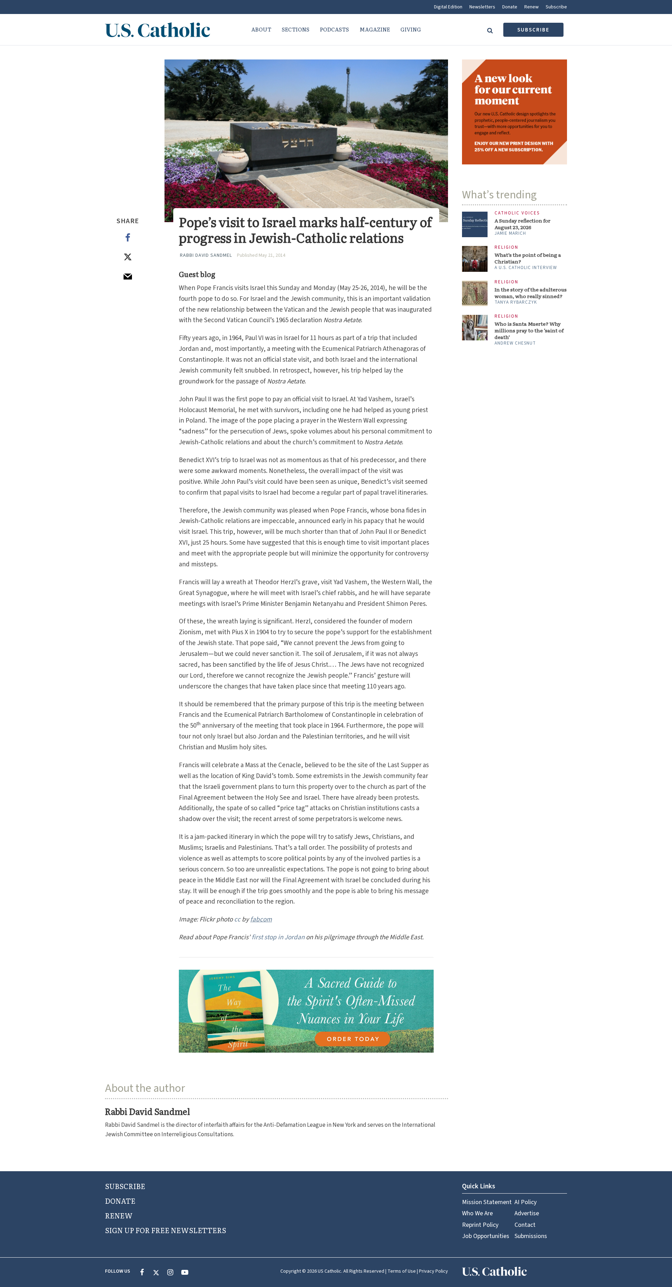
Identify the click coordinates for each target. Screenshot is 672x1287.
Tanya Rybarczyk (516, 302)
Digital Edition (448, 6)
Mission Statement (487, 1202)
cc (237, 919)
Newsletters (482, 6)
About (261, 29)
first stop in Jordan (278, 937)
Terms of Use (401, 1271)
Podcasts (334, 29)
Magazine (374, 29)
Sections (295, 29)
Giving (410, 29)
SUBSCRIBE (125, 1186)
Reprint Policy (480, 1225)
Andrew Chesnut (515, 343)
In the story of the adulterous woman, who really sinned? (531, 292)
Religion (506, 247)
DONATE (120, 1200)
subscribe (533, 30)
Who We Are (477, 1213)
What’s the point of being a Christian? (528, 258)
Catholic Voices (517, 213)
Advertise (526, 1213)
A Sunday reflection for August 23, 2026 (523, 224)
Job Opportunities (485, 1236)
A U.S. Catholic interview (526, 267)
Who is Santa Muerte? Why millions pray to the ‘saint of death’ (529, 330)
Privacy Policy (433, 1271)
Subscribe (556, 6)
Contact (525, 1225)
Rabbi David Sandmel (206, 255)
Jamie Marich (510, 233)
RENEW (119, 1215)
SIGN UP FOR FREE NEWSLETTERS (165, 1230)
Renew (531, 6)
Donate (509, 6)
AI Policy (525, 1202)
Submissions (530, 1236)
